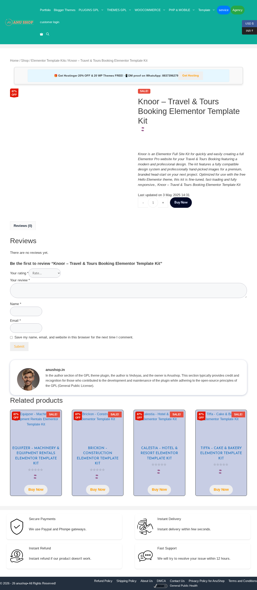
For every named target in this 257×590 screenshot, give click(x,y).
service (223, 10)
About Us (147, 581)
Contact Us (177, 581)
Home (14, 60)
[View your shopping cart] (41, 34)
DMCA (161, 581)
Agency (238, 10)
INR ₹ (247, 30)
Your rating (19, 273)
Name (15, 304)
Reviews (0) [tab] (23, 226)
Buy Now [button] (36, 490)
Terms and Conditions (242, 581)
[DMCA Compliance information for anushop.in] (161, 585)
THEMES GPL (116, 10)
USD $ (248, 23)
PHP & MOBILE (179, 10)
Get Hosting (190, 75)
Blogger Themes (64, 10)
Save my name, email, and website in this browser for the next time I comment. (73, 337)
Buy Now (181, 202)
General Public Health (184, 585)
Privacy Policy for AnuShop (206, 581)
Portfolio (45, 10)
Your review (20, 280)
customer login (49, 22)
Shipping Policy (126, 581)
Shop (25, 60)
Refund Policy (103, 581)
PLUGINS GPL (89, 10)
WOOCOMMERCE (148, 10)
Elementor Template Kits (48, 60)
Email (15, 321)
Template (204, 10)
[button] (48, 34)
